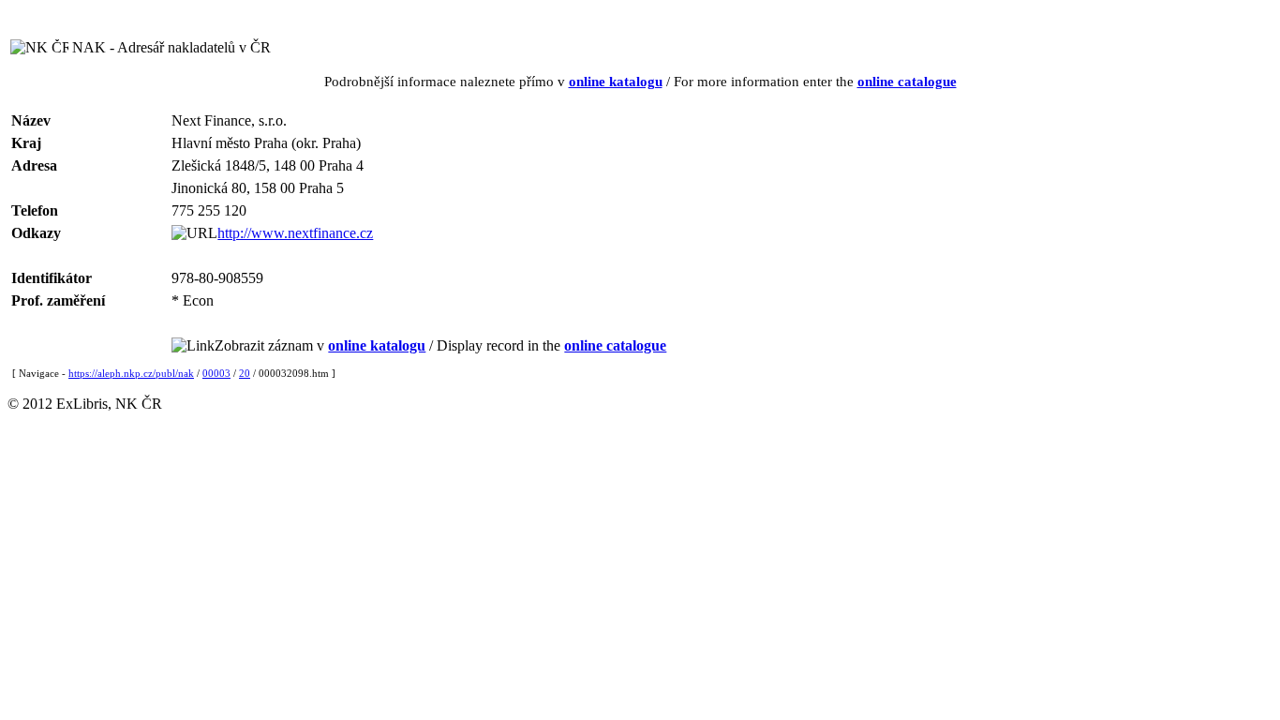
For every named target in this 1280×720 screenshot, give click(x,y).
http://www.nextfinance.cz (295, 233)
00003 (216, 373)
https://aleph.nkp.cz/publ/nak (131, 373)
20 (244, 373)
